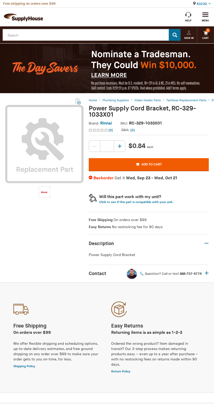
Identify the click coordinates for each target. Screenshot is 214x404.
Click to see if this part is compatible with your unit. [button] (136, 202)
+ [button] (206, 273)
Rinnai (106, 123)
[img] (98, 130)
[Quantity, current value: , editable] (107, 146)
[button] (101, 130)
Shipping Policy (24, 366)
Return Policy (120, 371)
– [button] (206, 243)
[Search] (175, 35)
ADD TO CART (151, 164)
